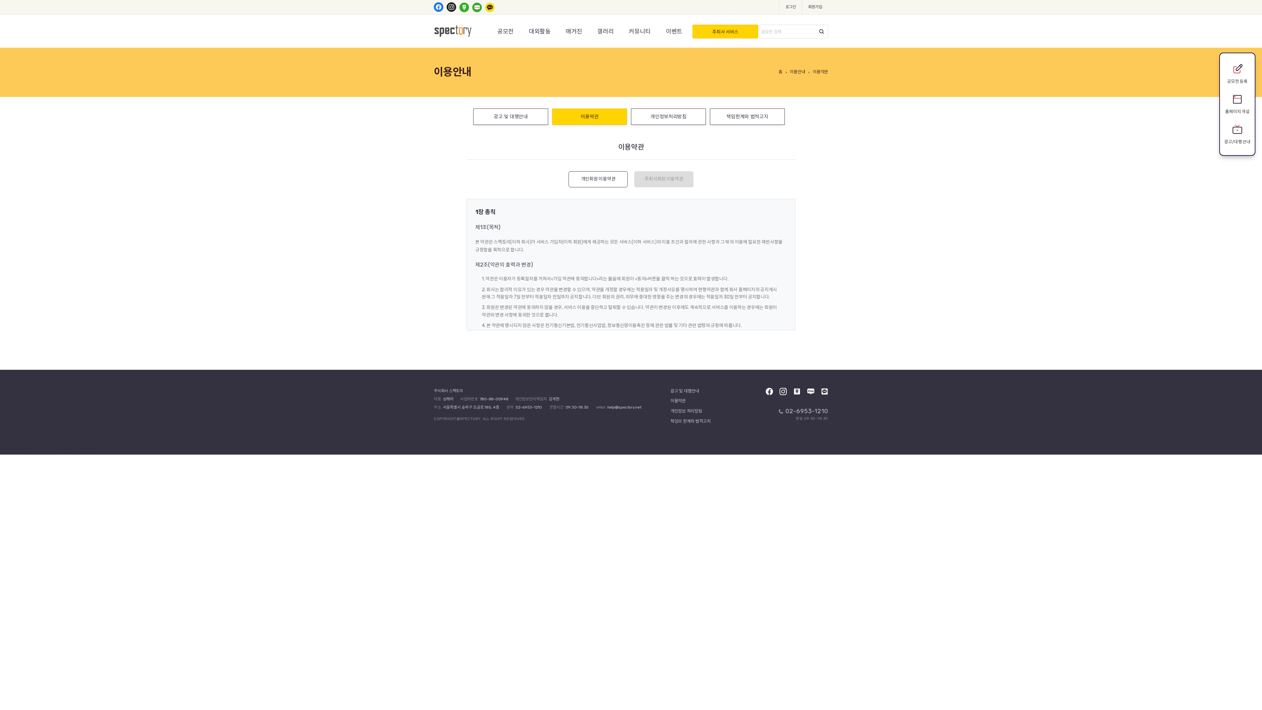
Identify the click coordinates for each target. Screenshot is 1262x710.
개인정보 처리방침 (686, 411)
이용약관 (590, 117)
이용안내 (797, 71)
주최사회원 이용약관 (663, 179)
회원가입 (815, 7)
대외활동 (540, 31)
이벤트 (674, 31)
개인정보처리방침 (668, 117)
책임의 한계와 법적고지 (690, 421)
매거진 (574, 31)
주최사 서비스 (725, 32)
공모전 (505, 31)
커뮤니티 (640, 31)
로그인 (790, 7)
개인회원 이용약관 (598, 179)
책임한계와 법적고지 (747, 117)
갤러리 (605, 31)
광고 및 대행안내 (510, 117)
